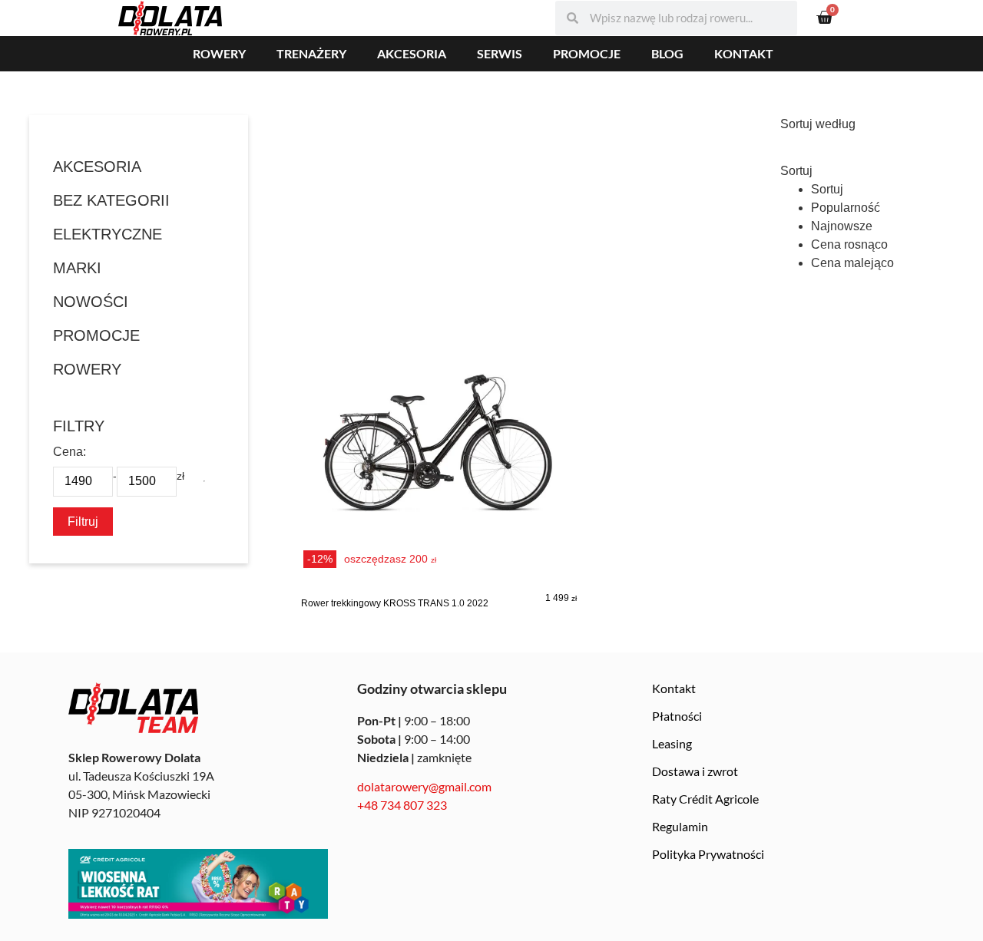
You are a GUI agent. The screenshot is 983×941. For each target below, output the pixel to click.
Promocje (587, 53)
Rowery (219, 53)
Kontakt (743, 53)
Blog (667, 53)
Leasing (672, 743)
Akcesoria (411, 53)
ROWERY (87, 369)
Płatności (677, 715)
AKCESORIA (97, 166)
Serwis (499, 53)
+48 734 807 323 (402, 804)
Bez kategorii (111, 200)
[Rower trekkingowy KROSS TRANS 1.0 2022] (439, 456)
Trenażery (311, 53)
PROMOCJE (96, 335)
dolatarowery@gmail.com (424, 786)
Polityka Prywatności (708, 854)
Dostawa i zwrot (695, 771)
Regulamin (680, 826)
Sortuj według (818, 124)
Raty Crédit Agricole (705, 798)
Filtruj (83, 521)
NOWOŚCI (90, 301)
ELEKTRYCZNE (107, 234)
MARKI (77, 267)
